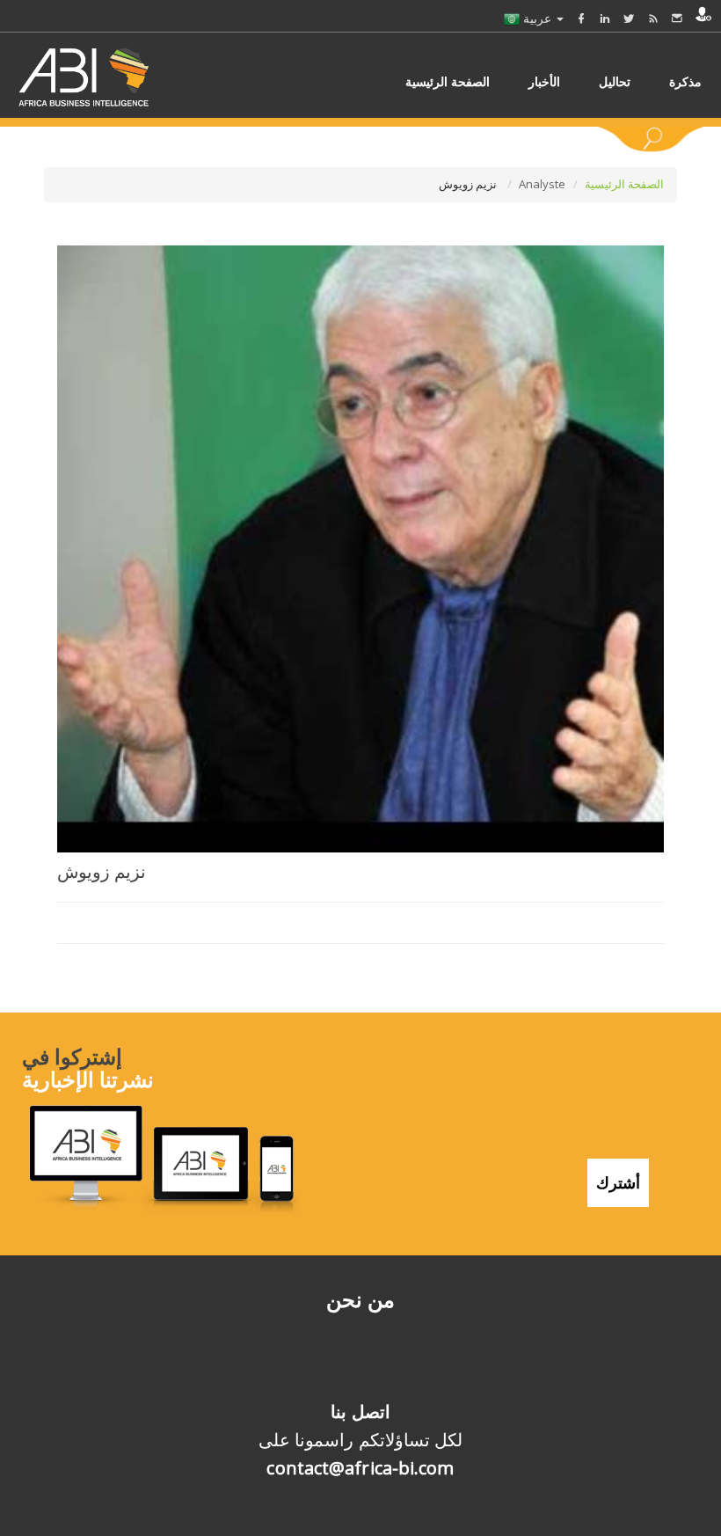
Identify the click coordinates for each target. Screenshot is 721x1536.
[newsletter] (677, 18)
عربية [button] (537, 18)
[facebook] (581, 18)
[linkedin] (605, 18)
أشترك (618, 1182)
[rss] (653, 18)
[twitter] (629, 18)
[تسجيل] (703, 14)
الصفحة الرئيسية (624, 184)
